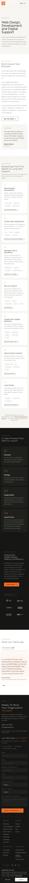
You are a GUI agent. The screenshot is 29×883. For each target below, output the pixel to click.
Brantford (5, 855)
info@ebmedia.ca (8, 727)
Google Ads (6, 834)
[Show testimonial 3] (8, 685)
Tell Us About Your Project (11, 796)
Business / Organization (9, 767)
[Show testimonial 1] (4, 685)
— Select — (6, 785)
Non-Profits (6, 852)
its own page (5, 113)
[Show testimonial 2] (6, 685)
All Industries (6, 850)
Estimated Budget (7, 781)
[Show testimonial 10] (23, 685)
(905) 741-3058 (7, 725)
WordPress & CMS (7, 829)
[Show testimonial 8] (19, 685)
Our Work (17, 826)
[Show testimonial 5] (12, 685)
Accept (21, 879)
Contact (17, 831)
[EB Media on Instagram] (12, 865)
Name (4, 752)
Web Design (6, 824)
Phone (3, 774)
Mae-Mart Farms (19, 850)
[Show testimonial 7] (17, 685)
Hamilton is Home (19, 859)
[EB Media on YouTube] (18, 865)
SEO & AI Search (7, 831)
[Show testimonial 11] (25, 685)
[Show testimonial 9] (21, 685)
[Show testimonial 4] (10, 685)
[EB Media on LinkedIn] (15, 865)
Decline (7, 879)
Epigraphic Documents (18, 856)
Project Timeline (7, 789)
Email (4, 760)
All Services (6, 842)
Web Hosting (6, 837)
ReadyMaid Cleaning (20, 852)
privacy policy (18, 875)
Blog (16, 829)
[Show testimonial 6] (14, 685)
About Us (17, 824)
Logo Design (6, 839)
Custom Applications (8, 826)
